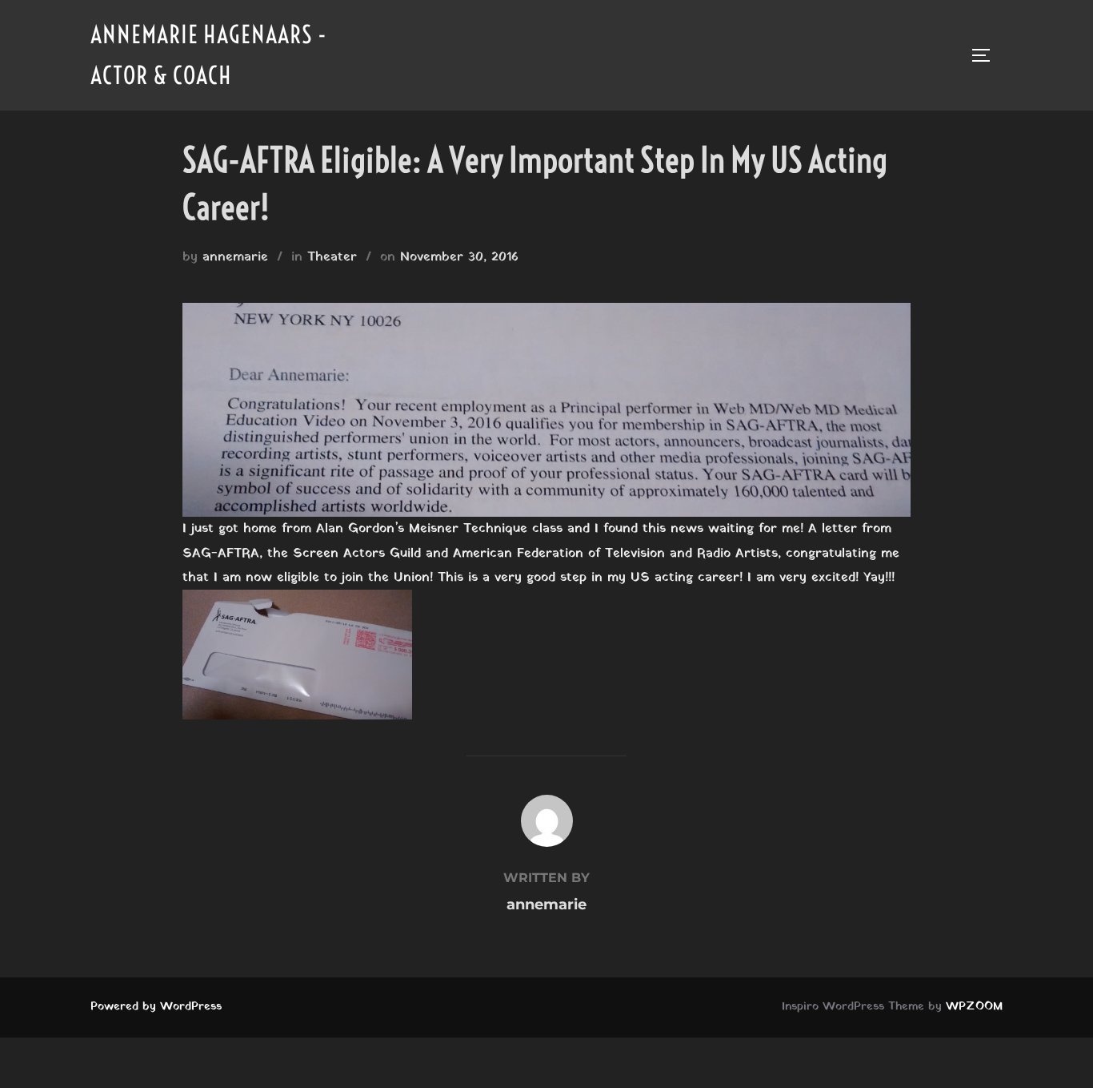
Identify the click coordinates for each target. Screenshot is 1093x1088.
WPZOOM (974, 1006)
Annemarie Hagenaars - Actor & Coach (208, 55)
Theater (332, 257)
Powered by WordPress (156, 1006)
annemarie (235, 257)
